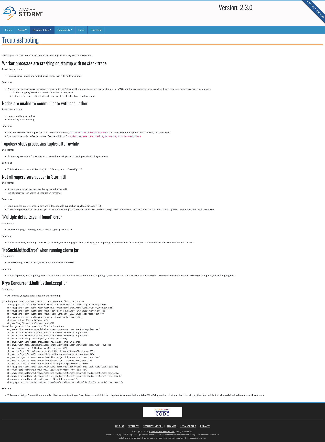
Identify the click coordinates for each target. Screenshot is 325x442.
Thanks (171, 426)
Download (96, 29)
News (81, 29)
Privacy (205, 426)
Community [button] (64, 29)
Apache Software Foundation (162, 431)
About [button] (21, 29)
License (119, 426)
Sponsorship (188, 426)
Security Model (153, 426)
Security (133, 426)
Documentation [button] (41, 29)
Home (8, 29)
